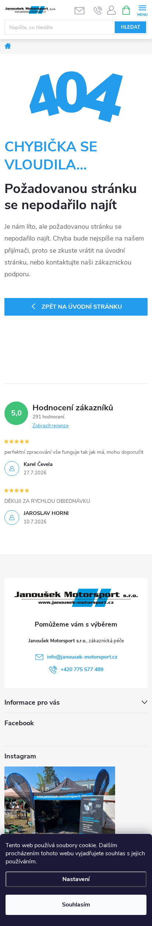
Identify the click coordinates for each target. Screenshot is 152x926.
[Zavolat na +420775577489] (98, 10)
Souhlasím (76, 905)
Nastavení (76, 879)
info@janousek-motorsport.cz (82, 656)
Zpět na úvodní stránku (82, 307)
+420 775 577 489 (82, 669)
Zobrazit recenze (50, 425)
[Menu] (142, 10)
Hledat (130, 27)
